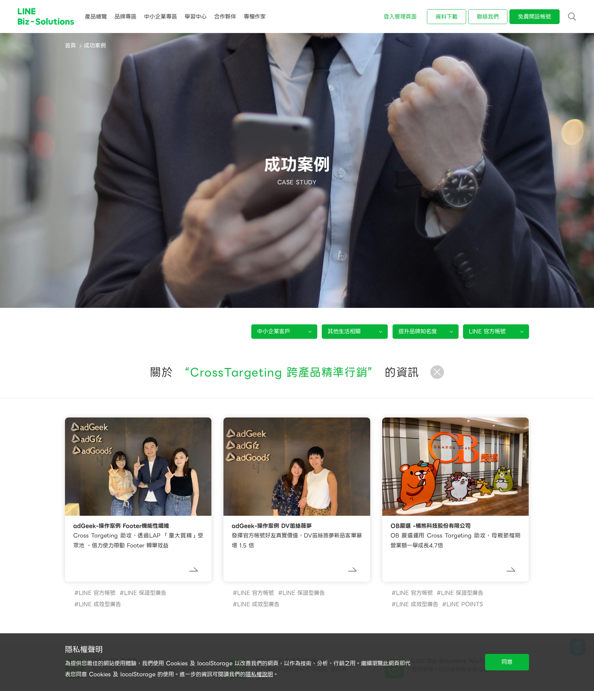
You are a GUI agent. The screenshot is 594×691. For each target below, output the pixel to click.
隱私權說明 (259, 674)
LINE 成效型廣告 (100, 604)
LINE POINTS (465, 604)
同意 (507, 662)
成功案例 (95, 45)
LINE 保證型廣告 (145, 593)
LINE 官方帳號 (97, 593)
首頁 (70, 45)
